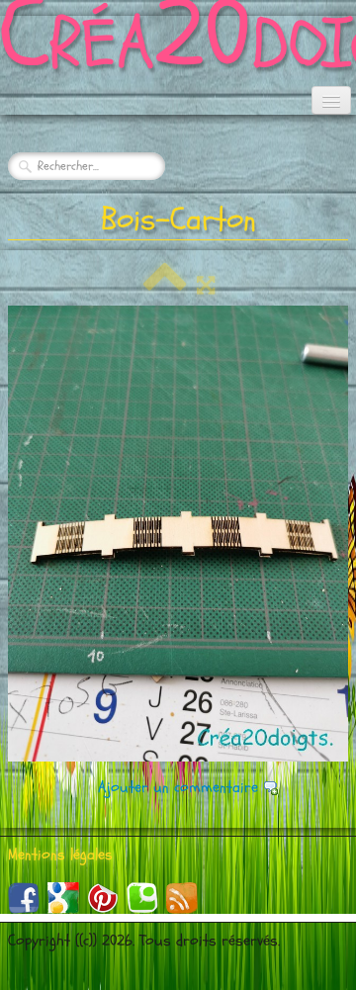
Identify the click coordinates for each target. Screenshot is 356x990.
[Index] (165, 286)
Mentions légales (60, 854)
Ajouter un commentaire (178, 787)
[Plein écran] (206, 286)
